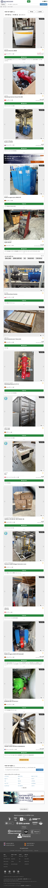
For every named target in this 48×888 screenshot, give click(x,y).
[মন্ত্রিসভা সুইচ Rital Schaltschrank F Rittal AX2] (24, 321)
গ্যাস (24, 258)
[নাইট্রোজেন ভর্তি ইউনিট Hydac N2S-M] (24, 225)
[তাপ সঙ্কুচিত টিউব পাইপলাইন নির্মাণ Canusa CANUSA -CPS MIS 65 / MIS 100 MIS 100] (24, 501)
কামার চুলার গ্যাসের (31, 258)
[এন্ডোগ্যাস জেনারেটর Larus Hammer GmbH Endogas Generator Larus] (24, 546)
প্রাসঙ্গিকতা (40, 11)
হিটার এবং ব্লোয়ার (8, 258)
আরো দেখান (24, 787)
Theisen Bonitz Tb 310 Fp (27, 850)
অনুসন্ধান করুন (44, 4)
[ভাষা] (45, 1)
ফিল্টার (32, 11)
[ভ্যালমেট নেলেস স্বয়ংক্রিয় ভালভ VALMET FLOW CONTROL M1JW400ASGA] (24, 729)
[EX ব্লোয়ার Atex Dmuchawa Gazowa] (24, 276)
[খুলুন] (24, 62)
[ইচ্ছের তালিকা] (43, 1)
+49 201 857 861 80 (10, 845)
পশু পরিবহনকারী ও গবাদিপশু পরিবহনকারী (15, 850)
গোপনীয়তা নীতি (22, 885)
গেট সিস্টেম (33, 781)
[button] (46, 1)
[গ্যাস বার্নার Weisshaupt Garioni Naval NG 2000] (24, 79)
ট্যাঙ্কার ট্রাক (36, 850)
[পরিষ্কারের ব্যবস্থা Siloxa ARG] (24, 411)
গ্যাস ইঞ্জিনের (33, 783)
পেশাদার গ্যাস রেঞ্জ (39, 258)
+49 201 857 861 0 (30, 843)
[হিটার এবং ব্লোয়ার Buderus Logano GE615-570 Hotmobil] (24, 636)
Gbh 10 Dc (20, 776)
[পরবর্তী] (43, 33)
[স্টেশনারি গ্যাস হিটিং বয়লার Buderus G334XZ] (24, 124)
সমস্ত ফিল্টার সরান (22, 14)
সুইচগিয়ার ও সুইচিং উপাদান (17, 258)
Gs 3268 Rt (20, 785)
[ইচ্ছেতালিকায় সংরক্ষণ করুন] (43, 49)
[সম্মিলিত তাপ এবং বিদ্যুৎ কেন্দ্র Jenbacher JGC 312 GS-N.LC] (24, 684)
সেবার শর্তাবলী (27, 885)
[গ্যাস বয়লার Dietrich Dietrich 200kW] (24, 33)
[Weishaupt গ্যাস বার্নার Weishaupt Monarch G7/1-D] (24, 366)
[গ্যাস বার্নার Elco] (24, 456)
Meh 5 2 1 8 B (34, 776)
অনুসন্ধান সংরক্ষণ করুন (24, 759)
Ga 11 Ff (6, 783)
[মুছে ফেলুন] (10, 14)
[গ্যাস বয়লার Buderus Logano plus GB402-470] (24, 180)
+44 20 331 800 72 (10, 843)
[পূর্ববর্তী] (4, 33)
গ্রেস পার (32, 785)
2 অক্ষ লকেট (6, 776)
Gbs (19, 778)
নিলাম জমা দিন (37, 162)
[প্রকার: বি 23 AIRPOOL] (24, 591)
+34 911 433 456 (30, 845)
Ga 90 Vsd (7, 785)
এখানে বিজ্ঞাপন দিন (24, 809)
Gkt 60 (19, 781)
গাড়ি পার (32, 778)
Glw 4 (19, 783)
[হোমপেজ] (1, 6)
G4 (5, 781)
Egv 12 (6, 778)
